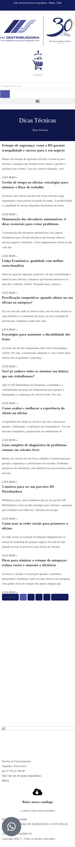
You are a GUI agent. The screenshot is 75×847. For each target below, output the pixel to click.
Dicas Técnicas (40, 130)
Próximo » (60, 597)
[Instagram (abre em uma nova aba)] (38, 7)
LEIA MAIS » (10, 177)
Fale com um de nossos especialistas (30, 3)
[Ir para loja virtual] (37, 61)
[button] (37, 101)
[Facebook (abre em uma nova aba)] (33, 7)
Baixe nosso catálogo (37, 802)
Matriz (52, 3)
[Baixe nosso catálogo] (37, 792)
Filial (59, 3)
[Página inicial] (28, 130)
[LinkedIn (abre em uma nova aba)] (42, 7)
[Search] (5, 94)
